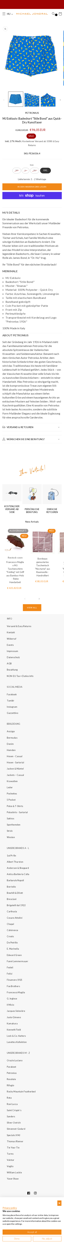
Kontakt (11, 632)
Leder (10, 787)
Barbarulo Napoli (15, 880)
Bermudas (12, 737)
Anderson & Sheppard (18, 868)
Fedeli (10, 967)
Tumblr (10, 700)
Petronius (12, 1073)
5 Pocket (11, 800)
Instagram (12, 707)
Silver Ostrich (14, 1122)
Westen (11, 837)
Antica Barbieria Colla (18, 874)
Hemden (11, 750)
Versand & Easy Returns (19, 626)
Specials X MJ (13, 1135)
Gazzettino (12, 713)
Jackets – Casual (15, 775)
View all (32, 607)
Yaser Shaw (13, 1178)
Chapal (10, 924)
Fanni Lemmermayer (17, 961)
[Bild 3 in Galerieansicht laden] (48, 99)
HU (9, 13)
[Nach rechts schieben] (60, 100)
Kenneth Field (14, 1029)
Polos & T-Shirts (15, 806)
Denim (10, 744)
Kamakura (12, 1023)
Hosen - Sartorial (15, 762)
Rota (9, 1098)
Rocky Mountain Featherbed (21, 1091)
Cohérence (12, 930)
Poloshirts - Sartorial (17, 812)
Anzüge (11, 731)
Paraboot (11, 1067)
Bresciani (12, 899)
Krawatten (12, 781)
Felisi (9, 973)
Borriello (11, 886)
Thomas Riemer (15, 1141)
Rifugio (10, 1085)
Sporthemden (13, 824)
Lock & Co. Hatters (16, 1036)
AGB (9, 663)
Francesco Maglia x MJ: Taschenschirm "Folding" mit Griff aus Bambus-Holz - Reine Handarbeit (15, 572)
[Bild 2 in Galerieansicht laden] (32, 99)
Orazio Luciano (15, 1060)
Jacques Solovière (16, 1011)
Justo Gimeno (14, 1017)
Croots (10, 936)
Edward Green (14, 955)
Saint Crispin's (14, 1110)
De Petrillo (12, 942)
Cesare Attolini (14, 918)
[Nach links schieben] (4, 100)
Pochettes (12, 793)
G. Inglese (12, 998)
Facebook (12, 694)
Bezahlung (12, 669)
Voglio (10, 1166)
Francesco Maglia (16, 992)
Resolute (11, 1079)
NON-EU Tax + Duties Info (20, 676)
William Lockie (14, 1172)
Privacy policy (10, 1208)
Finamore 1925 (14, 980)
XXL (45, 170)
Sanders (11, 1116)
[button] (4, 13)
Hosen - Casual (15, 756)
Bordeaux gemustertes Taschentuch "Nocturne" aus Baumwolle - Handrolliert (42, 567)
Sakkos (10, 818)
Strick (10, 831)
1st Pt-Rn (11, 855)
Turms (10, 1154)
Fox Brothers (13, 986)
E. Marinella (13, 949)
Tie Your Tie (13, 1147)
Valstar (10, 1160)
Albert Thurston (15, 862)
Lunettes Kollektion (17, 1042)
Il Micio (10, 1005)
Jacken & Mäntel (15, 768)
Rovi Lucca (12, 1104)
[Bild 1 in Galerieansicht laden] (15, 99)
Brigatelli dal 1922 (16, 905)
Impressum (12, 651)
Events (10, 645)
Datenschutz (13, 657)
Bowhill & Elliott (15, 893)
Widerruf (11, 639)
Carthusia (12, 911)
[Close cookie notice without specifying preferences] (59, 1203)
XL (34, 170)
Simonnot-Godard (16, 1129)
